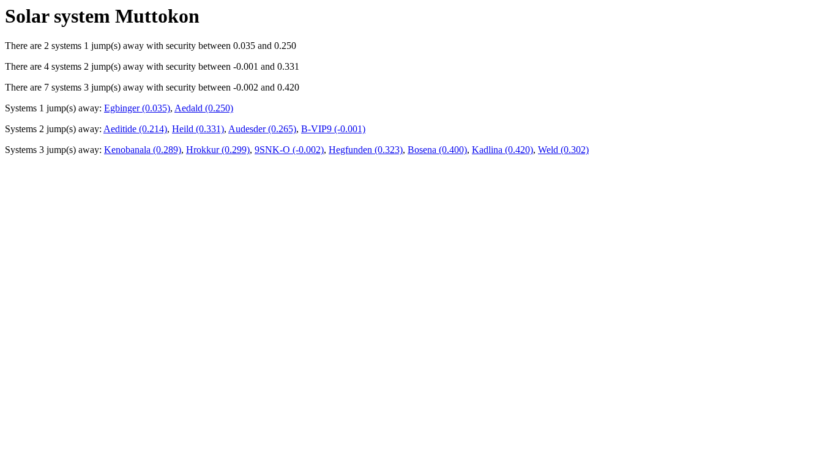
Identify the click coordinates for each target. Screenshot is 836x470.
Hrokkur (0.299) (218, 149)
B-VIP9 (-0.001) (333, 129)
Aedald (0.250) (203, 108)
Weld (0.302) (563, 149)
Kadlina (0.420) (502, 149)
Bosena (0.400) (437, 149)
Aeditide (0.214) (135, 129)
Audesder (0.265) (262, 129)
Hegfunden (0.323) (366, 149)
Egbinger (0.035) (137, 108)
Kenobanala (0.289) (142, 149)
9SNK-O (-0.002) (289, 149)
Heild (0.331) (198, 129)
